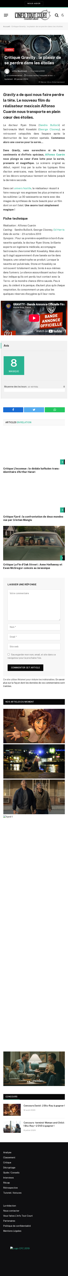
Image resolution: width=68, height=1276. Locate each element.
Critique (7, 1162)
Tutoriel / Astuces (12, 1193)
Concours (11, 1096)
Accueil (6, 26)
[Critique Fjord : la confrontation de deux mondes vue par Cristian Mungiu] (34, 495)
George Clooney (49, 129)
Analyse (7, 1152)
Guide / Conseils (11, 1172)
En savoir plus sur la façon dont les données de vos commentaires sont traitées (34, 682)
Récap (6, 1182)
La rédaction (9, 1205)
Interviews (8, 1177)
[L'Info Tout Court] (32, 15)
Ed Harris (59, 229)
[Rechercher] (56, 15)
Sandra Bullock (49, 125)
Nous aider (34, 3)
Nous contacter (11, 1211)
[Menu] (6, 15)
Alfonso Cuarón (55, 154)
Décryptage (9, 1167)
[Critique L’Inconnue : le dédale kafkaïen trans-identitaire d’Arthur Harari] (34, 447)
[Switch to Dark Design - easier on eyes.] (62, 15)
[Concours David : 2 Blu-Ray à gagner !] (12, 1110)
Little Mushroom (19, 71)
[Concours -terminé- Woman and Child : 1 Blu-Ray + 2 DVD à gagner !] (12, 1127)
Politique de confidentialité (17, 1226)
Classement (9, 1157)
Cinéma (9, 50)
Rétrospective (10, 1188)
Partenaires (9, 1221)
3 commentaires (14, 75)
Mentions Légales (12, 1231)
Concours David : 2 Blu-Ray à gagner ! (44, 1105)
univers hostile (22, 188)
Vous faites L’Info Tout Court (18, 1216)
